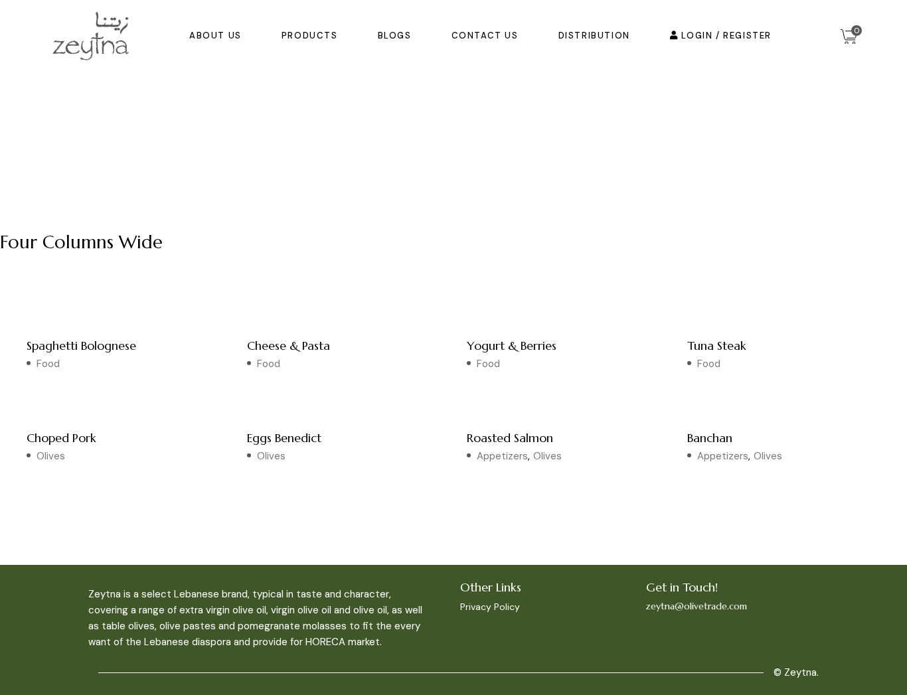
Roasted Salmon (510, 437)
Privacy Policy (490, 607)
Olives (51, 456)
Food (48, 363)
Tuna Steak (716, 345)
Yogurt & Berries (511, 345)
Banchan (709, 437)
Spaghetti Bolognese (81, 345)
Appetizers (502, 456)
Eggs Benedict (284, 437)
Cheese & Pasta (288, 345)
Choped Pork (61, 437)
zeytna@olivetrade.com (696, 606)
